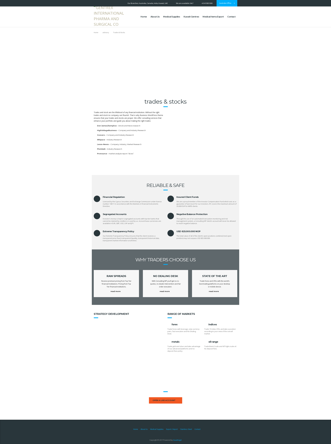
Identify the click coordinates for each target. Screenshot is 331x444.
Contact (231, 17)
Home (144, 17)
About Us (155, 17)
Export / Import (172, 429)
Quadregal (177, 440)
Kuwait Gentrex (191, 17)
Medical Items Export (213, 17)
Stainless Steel (186, 429)
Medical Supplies (171, 17)
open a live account (164, 400)
